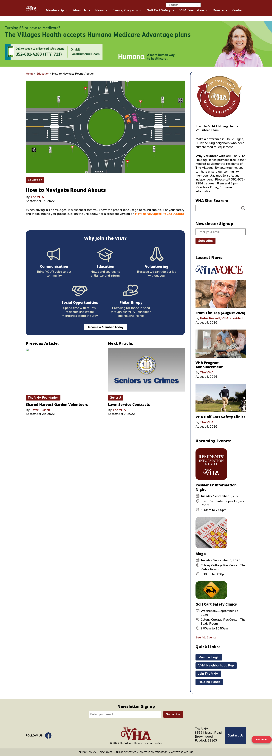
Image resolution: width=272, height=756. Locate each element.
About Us (79, 10)
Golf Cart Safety (159, 10)
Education (42, 74)
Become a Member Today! (105, 327)
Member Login (208, 657)
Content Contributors (153, 752)
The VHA (37, 197)
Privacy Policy (87, 752)
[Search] (243, 208)
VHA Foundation (191, 10)
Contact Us (235, 735)
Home (30, 74)
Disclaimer (106, 752)
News (99, 10)
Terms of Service (126, 752)
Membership (55, 10)
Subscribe (205, 241)
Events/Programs (125, 10)
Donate (218, 10)
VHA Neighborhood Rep (216, 665)
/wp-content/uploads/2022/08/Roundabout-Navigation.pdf (67, 221)
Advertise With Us (182, 752)
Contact (238, 10)
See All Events (206, 637)
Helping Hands (209, 682)
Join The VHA (208, 673)
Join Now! (261, 739)
